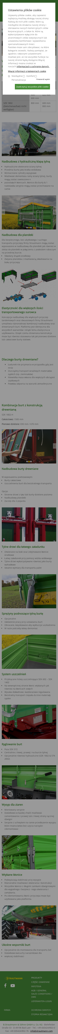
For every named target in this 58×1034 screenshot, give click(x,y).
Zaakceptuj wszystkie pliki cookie (32, 86)
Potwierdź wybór (43, 79)
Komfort (30, 76)
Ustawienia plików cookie (24, 10)
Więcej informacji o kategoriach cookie (27, 71)
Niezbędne (17, 76)
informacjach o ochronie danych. (33, 66)
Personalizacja (19, 79)
